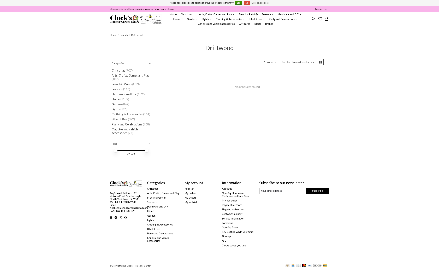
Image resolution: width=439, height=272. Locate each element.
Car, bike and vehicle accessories (216, 23)
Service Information (233, 218)
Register (189, 188)
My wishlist (191, 202)
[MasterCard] (304, 265)
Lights (116, 109)
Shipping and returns (233, 209)
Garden (117, 104)
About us (227, 188)
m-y (224, 240)
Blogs (257, 23)
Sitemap (226, 236)
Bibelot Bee (119, 119)
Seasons (117, 89)
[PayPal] (325, 265)
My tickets (190, 197)
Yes (238, 3)
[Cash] (287, 265)
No (247, 3)
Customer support (232, 213)
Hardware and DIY (124, 94)
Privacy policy (230, 200)
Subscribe (317, 190)
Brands (269, 23)
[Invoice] (298, 265)
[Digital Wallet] (317, 265)
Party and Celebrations (127, 124)
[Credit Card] (293, 265)
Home (173, 14)
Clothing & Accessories (127, 114)
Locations (227, 223)
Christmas (118, 70)
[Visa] (310, 265)
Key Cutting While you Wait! (238, 231)
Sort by (286, 62)
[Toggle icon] (313, 19)
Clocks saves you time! (234, 245)
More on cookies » (260, 3)
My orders (190, 193)
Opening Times (230, 227)
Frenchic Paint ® (248, 14)
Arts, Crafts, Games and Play (130, 75)
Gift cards (244, 23)
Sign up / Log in (321, 9)
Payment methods (232, 205)
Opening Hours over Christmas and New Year (235, 195)
